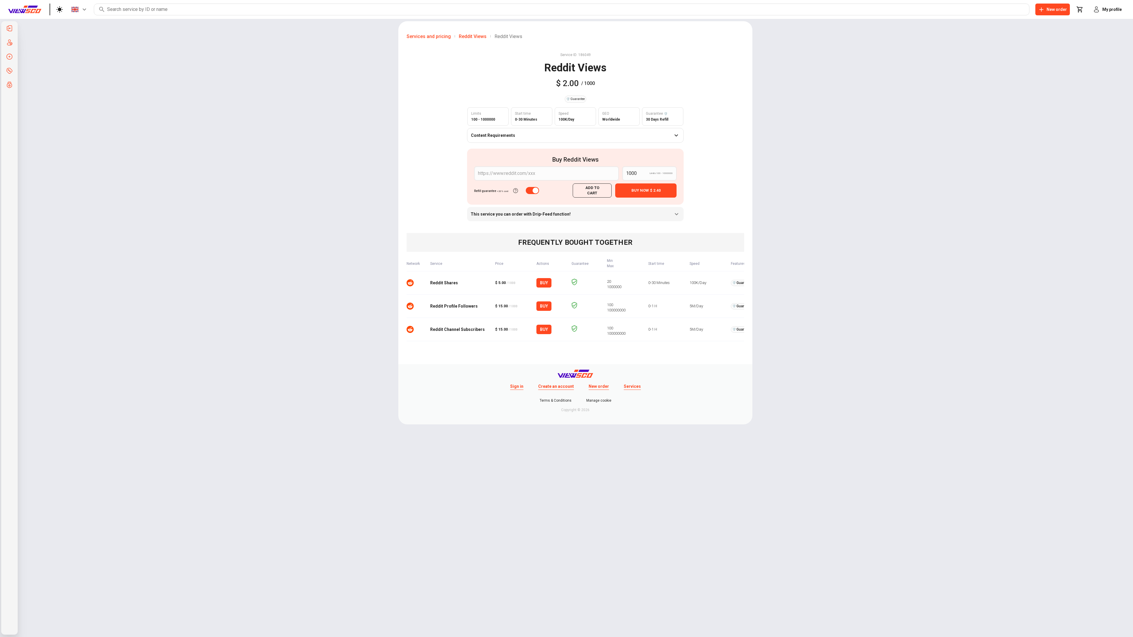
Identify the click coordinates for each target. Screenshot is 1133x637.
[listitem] (9, 28)
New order (599, 386)
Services (632, 386)
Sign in (516, 386)
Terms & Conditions (556, 400)
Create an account (556, 386)
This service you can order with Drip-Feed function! (521, 214)
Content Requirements (493, 135)
